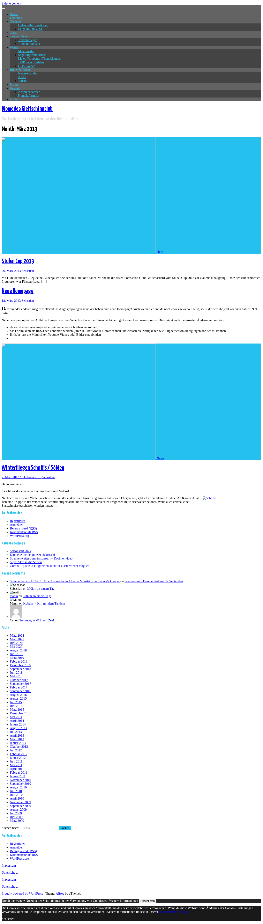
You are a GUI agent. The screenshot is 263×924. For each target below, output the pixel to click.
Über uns (16, 18)
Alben (22, 77)
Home (14, 14)
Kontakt (15, 88)
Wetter (14, 47)
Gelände (15, 21)
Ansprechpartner (29, 92)
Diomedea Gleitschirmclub (27, 109)
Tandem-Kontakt (29, 43)
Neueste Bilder (27, 73)
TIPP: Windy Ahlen (31, 62)
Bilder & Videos (20, 69)
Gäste (13, 32)
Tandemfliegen (19, 36)
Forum (14, 84)
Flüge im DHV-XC (30, 29)
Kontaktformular (29, 95)
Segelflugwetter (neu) (32, 55)
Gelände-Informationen (33, 25)
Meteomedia (26, 51)
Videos (22, 80)
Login (14, 99)
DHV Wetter (26, 66)
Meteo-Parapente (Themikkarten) (39, 58)
